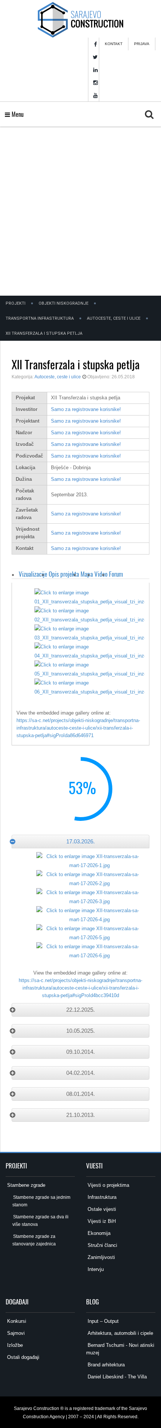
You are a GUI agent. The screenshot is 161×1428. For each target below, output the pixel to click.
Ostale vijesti (101, 1209)
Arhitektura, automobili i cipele (119, 1333)
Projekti (15, 303)
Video (100, 574)
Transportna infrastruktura (40, 318)
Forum (116, 574)
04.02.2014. (80, 1073)
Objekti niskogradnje (63, 303)
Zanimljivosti (100, 1257)
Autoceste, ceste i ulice (113, 318)
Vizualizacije (33, 574)
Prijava (141, 44)
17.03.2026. (80, 841)
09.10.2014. (80, 1052)
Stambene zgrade (25, 1185)
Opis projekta (64, 574)
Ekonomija (98, 1233)
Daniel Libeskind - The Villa (116, 1377)
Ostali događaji (22, 1357)
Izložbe (14, 1345)
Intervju (95, 1269)
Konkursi (16, 1321)
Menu (17, 114)
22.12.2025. (80, 1009)
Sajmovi (15, 1333)
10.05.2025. (80, 1031)
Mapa (86, 574)
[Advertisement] (80, 211)
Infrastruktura (101, 1197)
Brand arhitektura (105, 1365)
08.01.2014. (80, 1094)
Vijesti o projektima (107, 1185)
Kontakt (113, 44)
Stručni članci (101, 1245)
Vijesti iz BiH (101, 1221)
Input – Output (102, 1321)
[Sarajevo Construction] (80, 19)
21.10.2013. (80, 1115)
